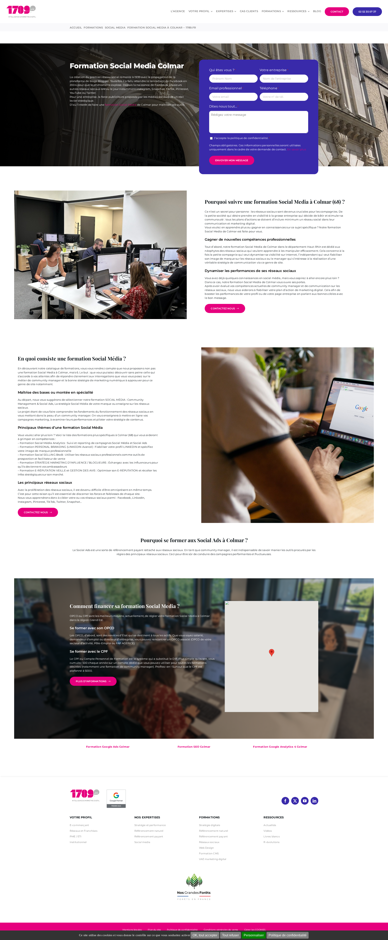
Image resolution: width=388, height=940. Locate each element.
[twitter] (295, 801)
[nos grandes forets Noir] (194, 871)
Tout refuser (230, 935)
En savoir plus (296, 149)
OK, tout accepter (205, 935)
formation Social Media (120, 104)
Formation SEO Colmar (194, 746)
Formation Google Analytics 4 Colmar (280, 746)
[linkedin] (314, 801)
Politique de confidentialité (288, 935)
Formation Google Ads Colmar (108, 746)
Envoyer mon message (231, 160)
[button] (271, 653)
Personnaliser (254, 935)
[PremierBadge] (116, 790)
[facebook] (285, 801)
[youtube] (305, 801)
